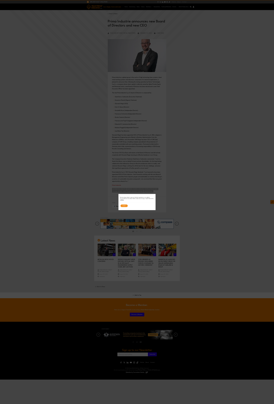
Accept (124, 205)
